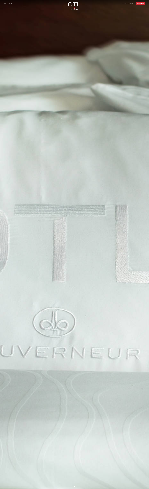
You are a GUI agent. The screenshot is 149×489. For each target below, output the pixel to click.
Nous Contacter (128, 3)
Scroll (74, 486)
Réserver (140, 3)
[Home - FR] (74, 6)
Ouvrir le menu (5, 4)
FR (9, 3)
